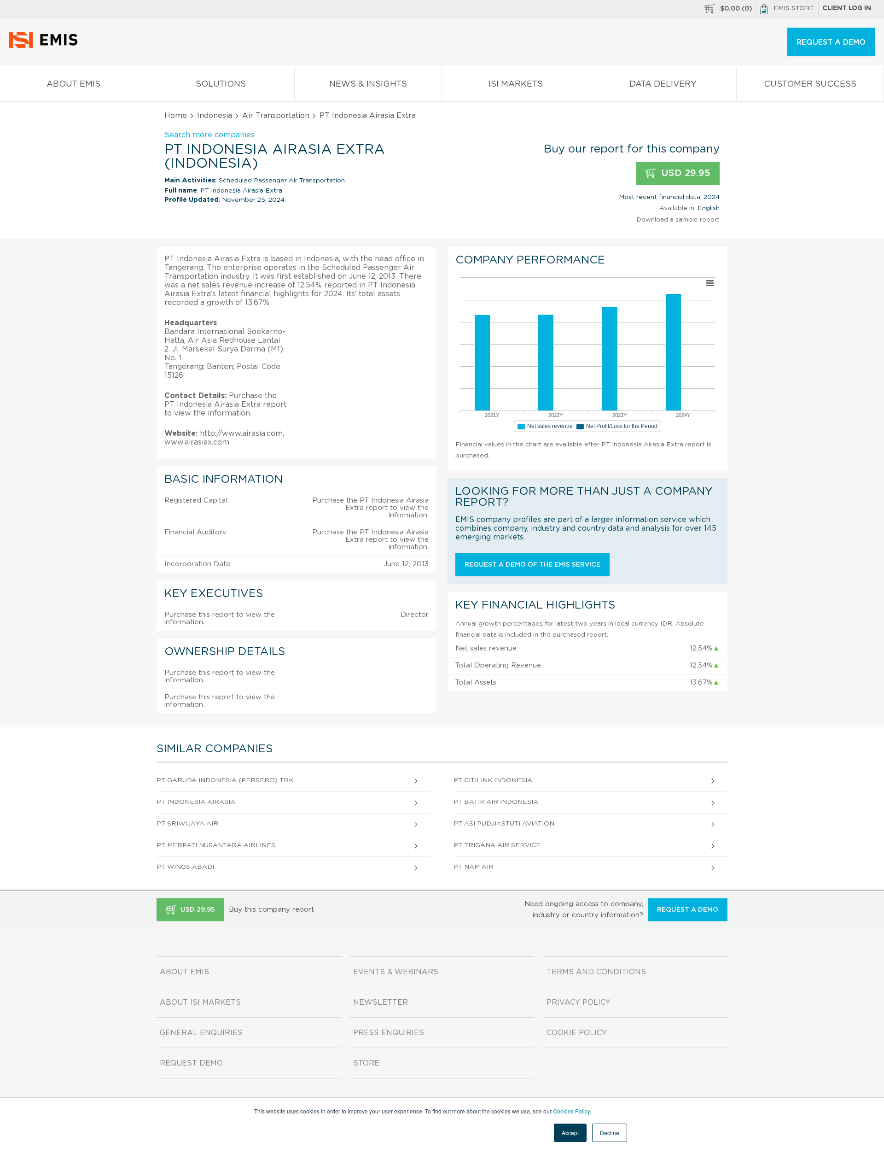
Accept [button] (570, 1132)
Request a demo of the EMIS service (532, 565)
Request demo (191, 1063)
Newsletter (380, 1002)
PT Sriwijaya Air (187, 823)
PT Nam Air (474, 867)
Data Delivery (663, 84)
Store (366, 1063)
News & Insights (368, 84)
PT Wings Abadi (185, 867)
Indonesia (214, 115)
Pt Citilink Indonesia (493, 780)
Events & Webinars (395, 972)
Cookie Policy (577, 1033)
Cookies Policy (571, 1111)
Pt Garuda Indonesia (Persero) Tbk (225, 780)
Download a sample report (678, 220)
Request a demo (687, 910)
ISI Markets (516, 84)
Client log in (846, 8)
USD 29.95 (684, 173)
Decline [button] (609, 1132)
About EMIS (73, 84)
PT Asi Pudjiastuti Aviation (504, 823)
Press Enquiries (388, 1033)
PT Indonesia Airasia (196, 802)
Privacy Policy (579, 1002)
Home (175, 115)
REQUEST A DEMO (831, 42)
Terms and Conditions (596, 972)
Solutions (221, 84)
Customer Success (810, 84)
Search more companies (209, 135)
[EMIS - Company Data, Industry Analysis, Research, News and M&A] (45, 46)
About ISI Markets (200, 1002)
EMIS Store (794, 8)
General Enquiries (201, 1033)
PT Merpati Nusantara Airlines (216, 845)
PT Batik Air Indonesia (496, 802)
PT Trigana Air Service (497, 845)
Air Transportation (275, 115)
